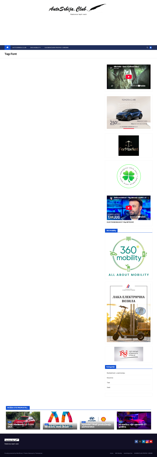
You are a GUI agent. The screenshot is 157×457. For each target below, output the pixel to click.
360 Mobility (35, 47)
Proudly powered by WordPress (14, 453)
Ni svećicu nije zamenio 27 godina (132, 425)
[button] (147, 47)
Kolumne (110, 378)
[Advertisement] (78, 31)
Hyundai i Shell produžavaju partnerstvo (96, 425)
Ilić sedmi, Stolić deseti (57, 426)
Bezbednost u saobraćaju (116, 373)
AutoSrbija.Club (19, 47)
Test (108, 382)
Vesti (108, 387)
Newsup (30, 453)
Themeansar (38, 453)
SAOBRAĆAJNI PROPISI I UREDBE (56, 47)
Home (111, 453)
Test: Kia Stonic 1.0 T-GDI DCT (21, 425)
